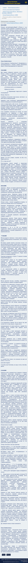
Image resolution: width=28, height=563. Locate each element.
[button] (25, 2)
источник (20, 561)
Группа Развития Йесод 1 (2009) (15, 23)
